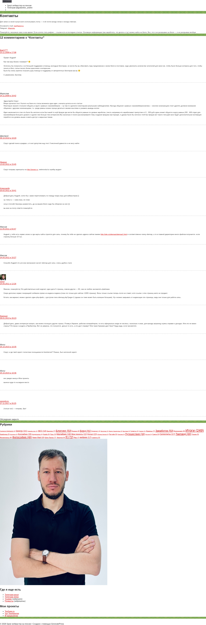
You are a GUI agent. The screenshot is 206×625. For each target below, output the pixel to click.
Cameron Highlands (7, 431)
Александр (5, 188)
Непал (92, 434)
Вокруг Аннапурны (115, 431)
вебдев (85, 437)
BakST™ (4, 50)
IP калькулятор (11, 616)
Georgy (21, 431)
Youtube (8, 599)
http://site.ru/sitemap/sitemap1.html (114, 234)
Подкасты (9, 601)
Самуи (155, 434)
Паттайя (113, 434)
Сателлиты (167, 434)
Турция (195, 434)
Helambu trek (32, 431)
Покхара (121, 434)
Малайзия (64, 434)
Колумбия (25, 434)
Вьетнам (126, 431)
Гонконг (142, 431)
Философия (22, 437)
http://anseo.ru (32, 169)
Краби (46, 434)
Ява (76, 437)
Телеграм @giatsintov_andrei (19, 8)
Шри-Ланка (50, 437)
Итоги (194, 430)
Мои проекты (79, 434)
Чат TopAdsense (12, 613)
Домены (150, 431)
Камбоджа (5, 434)
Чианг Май (38, 437)
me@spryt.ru (19, 26)
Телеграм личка (12, 597)
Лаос (53, 434)
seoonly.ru (4, 401)
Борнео (75, 431)
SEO (42, 431)
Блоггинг (63, 430)
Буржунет (96, 431)
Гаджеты (134, 431)
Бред (85, 430)
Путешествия (135, 434)
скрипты (96, 437)
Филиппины (6, 437)
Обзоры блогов (102, 434)
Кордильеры (37, 434)
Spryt (2, 282)
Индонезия (179, 431)
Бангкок (51, 431)
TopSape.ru (10, 611)
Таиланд (183, 434)
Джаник (3, 162)
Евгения (4, 316)
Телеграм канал (12, 595)
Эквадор (61, 437)
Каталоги (14, 434)
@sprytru (11, 28)
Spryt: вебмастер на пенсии (19, 6)
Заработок (164, 430)
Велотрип (104, 431)
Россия (148, 434)
